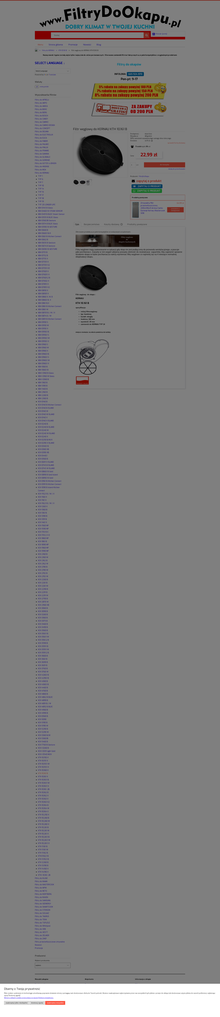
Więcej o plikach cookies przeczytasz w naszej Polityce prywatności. (29, 998)
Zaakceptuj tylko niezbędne (17, 1003)
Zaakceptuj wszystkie (55, 1003)
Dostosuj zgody (37, 1003)
